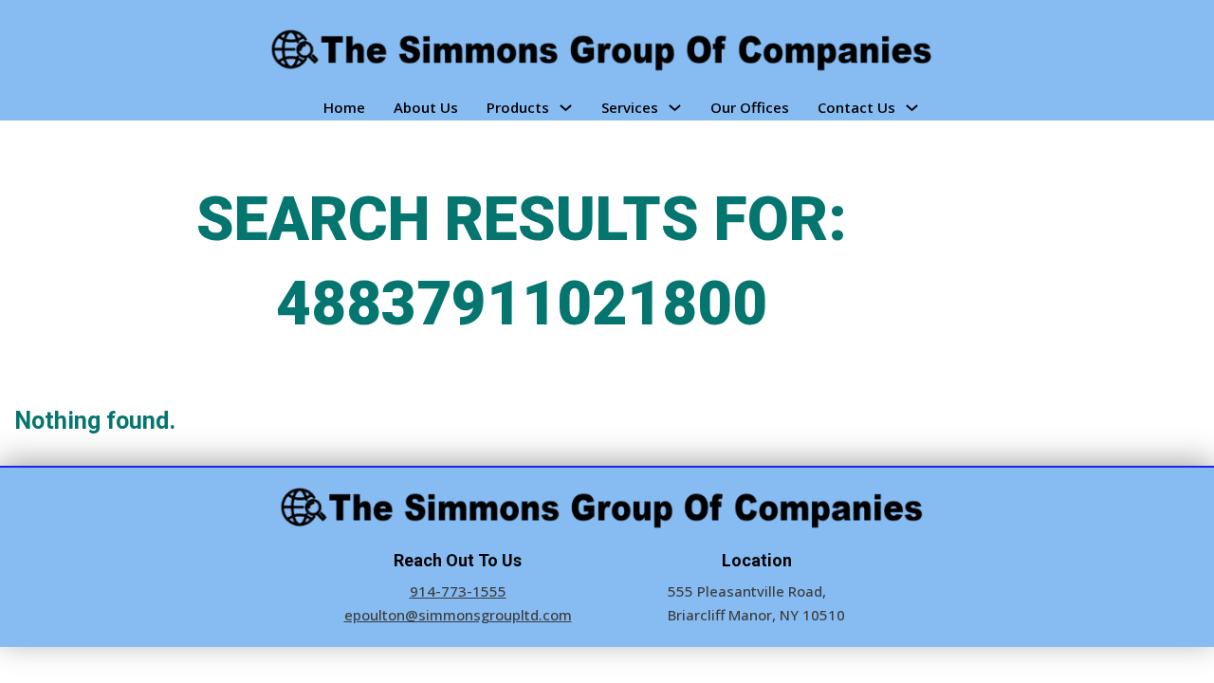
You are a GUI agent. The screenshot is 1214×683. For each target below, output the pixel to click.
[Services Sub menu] (675, 108)
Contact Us (856, 107)
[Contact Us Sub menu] (912, 108)
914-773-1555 (458, 590)
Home (344, 107)
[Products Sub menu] (566, 108)
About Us (426, 107)
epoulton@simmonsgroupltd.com (458, 614)
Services (629, 107)
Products (518, 107)
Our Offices (749, 107)
